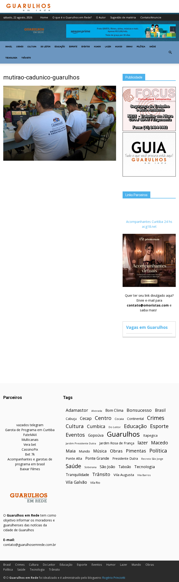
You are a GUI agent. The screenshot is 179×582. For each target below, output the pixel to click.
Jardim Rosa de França (116, 443)
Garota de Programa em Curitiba (30, 430)
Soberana (90, 467)
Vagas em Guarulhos (147, 327)
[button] (170, 52)
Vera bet (30, 444)
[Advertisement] (59, 197)
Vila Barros (144, 475)
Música (100, 451)
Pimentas (136, 450)
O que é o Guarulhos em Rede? (72, 17)
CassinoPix (30, 449)
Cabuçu (71, 418)
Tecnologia (11, 58)
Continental (135, 418)
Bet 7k (30, 454)
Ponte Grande (97, 458)
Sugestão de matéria (123, 17)
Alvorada (96, 410)
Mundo (118, 47)
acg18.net (149, 226)
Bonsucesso (139, 410)
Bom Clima (114, 410)
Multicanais (29, 439)
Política (141, 47)
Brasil (8, 47)
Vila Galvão (76, 482)
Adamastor (77, 410)
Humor (97, 47)
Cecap (86, 418)
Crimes (19, 47)
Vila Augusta (124, 474)
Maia (71, 450)
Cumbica (96, 426)
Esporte (73, 47)
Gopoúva (95, 435)
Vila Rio (95, 482)
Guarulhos (123, 434)
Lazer (108, 47)
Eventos (85, 47)
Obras (129, 47)
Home (44, 17)
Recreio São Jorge (152, 458)
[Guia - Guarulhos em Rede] (149, 175)
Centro (103, 417)
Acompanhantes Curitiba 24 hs (149, 221)
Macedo (159, 442)
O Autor (101, 17)
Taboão (124, 466)
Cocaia (119, 419)
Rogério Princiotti (113, 578)
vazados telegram (29, 425)
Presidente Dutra (125, 458)
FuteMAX (30, 434)
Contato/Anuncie (150, 17)
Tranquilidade (77, 474)
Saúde (152, 47)
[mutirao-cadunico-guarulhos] (59, 159)
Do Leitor (45, 47)
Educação (60, 47)
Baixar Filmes (30, 469)
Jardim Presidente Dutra (81, 443)
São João (107, 466)
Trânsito (26, 58)
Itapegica (150, 435)
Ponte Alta (74, 458)
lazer (143, 442)
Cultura (32, 47)
